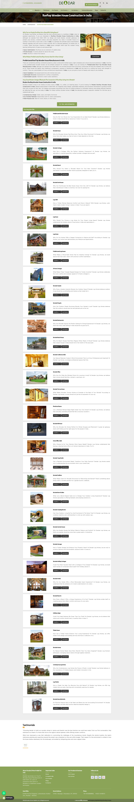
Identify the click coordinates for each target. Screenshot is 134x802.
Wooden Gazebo (57, 286)
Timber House (56, 630)
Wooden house (57, 131)
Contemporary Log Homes (59, 665)
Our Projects (55, 10)
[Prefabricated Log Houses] (36, 257)
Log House (55, 217)
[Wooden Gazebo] (36, 291)
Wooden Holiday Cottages (59, 561)
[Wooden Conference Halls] (36, 360)
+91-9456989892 (28, 3)
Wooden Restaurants (58, 320)
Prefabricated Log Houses (59, 251)
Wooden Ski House (57, 423)
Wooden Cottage (57, 148)
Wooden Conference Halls (59, 354)
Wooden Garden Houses (59, 527)
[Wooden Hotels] (36, 584)
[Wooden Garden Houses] (36, 532)
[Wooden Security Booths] (36, 705)
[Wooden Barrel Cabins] (36, 498)
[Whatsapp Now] (4, 793)
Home (30, 10)
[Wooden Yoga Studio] (36, 464)
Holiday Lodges (57, 613)
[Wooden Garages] (36, 550)
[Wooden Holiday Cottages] (36, 567)
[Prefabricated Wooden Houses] (36, 119)
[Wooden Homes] (36, 653)
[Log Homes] (36, 240)
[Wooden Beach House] (36, 343)
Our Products (64, 10)
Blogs (96, 10)
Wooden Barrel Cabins (58, 492)
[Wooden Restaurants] (36, 326)
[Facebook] (100, 3)
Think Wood (46, 10)
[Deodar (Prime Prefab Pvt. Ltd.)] (67, 2)
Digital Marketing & (99, 800)
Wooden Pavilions (57, 475)
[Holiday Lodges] (36, 619)
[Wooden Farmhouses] (36, 188)
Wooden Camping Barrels (59, 510)
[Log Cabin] (36, 205)
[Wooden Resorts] (36, 601)
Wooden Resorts (57, 596)
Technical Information (87, 10)
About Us (37, 10)
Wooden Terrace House (59, 389)
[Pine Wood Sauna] (36, 412)
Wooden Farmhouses (58, 182)
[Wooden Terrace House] (36, 395)
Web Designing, (91, 800)
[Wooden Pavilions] (36, 481)
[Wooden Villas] (36, 377)
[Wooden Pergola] (36, 309)
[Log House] (36, 222)
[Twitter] (103, 3)
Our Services (74, 10)
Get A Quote (96, 56)
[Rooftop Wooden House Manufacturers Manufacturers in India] (95, 42)
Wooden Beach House (58, 337)
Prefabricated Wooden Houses (60, 113)
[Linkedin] (106, 3)
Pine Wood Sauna (57, 406)
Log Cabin (55, 199)
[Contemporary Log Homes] (36, 670)
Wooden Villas (56, 372)
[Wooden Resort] (36, 171)
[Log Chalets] (36, 687)
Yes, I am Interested (68, 104)
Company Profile (49, 776)
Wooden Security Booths (59, 699)
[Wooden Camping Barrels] (36, 515)
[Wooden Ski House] (36, 429)
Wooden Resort (57, 165)
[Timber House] (36, 636)
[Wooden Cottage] (36, 153)
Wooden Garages (57, 544)
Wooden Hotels (57, 578)
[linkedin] (99, 777)
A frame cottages (57, 268)
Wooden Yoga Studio (58, 458)
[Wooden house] (36, 136)
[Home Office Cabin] (36, 446)
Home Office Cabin (57, 441)
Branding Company (107, 800)
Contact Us (103, 10)
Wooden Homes (57, 647)
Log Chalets (56, 682)
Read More (56, 122)
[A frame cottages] (36, 274)
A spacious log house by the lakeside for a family (36, 732)
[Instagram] (100, 6)
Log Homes (55, 234)
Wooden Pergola (57, 303)
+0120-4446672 (38, 3)
